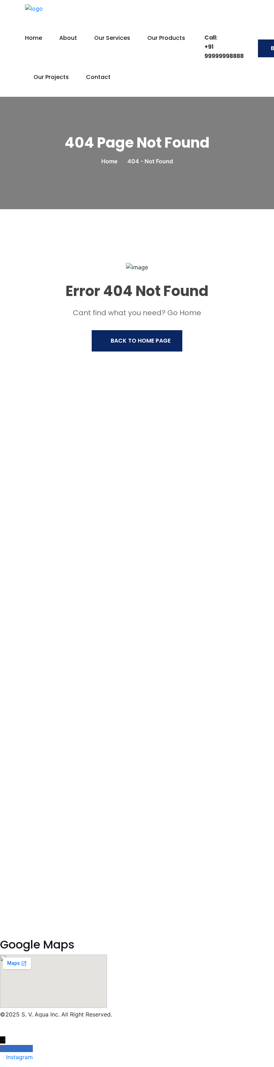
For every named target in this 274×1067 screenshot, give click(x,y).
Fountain (16, 669)
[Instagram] (3, 1057)
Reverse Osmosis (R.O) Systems (48, 858)
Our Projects (51, 77)
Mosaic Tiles (22, 888)
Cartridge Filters (27, 715)
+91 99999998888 (224, 51)
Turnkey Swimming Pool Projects (49, 842)
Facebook (19, 1048)
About (68, 38)
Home (33, 38)
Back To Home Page (141, 341)
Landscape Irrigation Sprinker (45, 684)
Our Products (166, 38)
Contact (98, 77)
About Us (18, 510)
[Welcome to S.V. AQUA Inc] (82, 7)
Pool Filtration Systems (36, 699)
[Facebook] (3, 1048)
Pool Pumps (21, 730)
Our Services (112, 38)
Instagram (19, 1057)
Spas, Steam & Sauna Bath (40, 873)
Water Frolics (23, 904)
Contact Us (20, 556)
